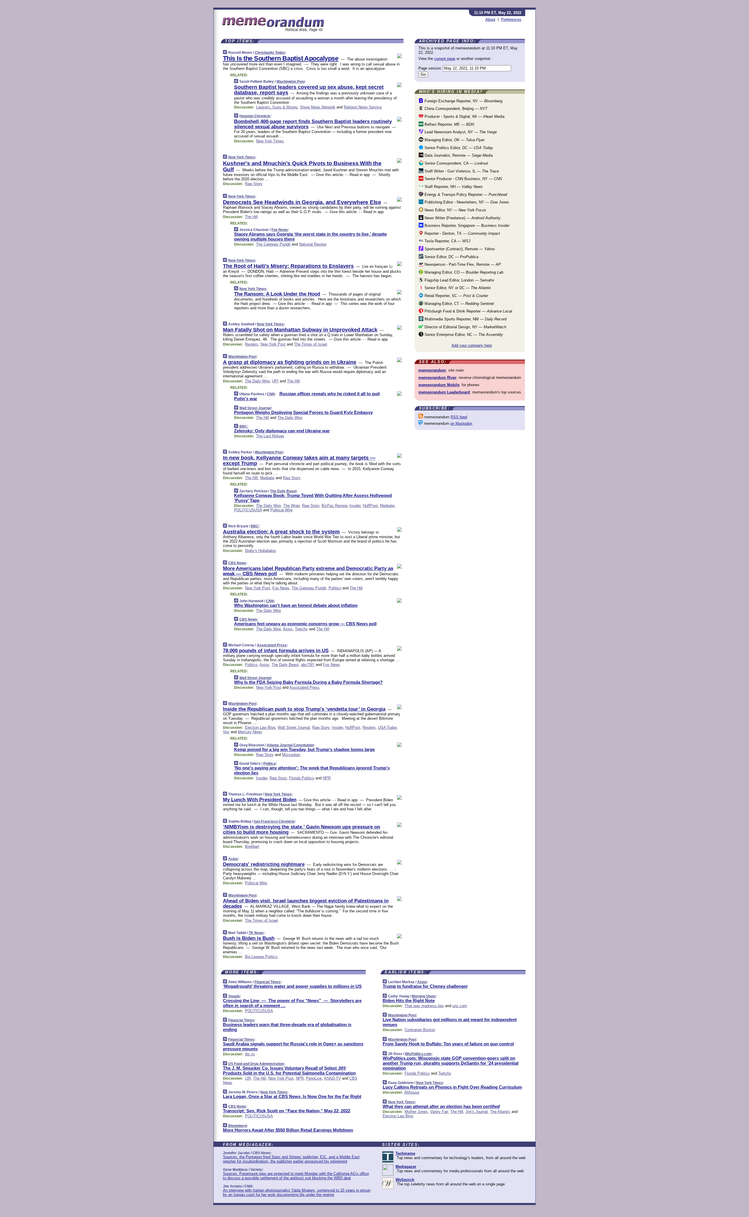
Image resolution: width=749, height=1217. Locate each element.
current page (444, 58)
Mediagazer (406, 1166)
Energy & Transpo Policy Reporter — (465, 194)
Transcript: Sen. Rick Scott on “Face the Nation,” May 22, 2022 (286, 1110)
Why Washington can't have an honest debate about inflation (296, 605)
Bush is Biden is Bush (248, 938)
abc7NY (308, 664)
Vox (226, 732)
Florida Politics (301, 778)
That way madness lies (424, 1006)
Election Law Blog (260, 727)
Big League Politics (261, 956)
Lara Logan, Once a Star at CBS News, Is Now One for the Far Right (292, 1096)
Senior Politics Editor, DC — (458, 148)
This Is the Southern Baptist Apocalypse (281, 58)
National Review (312, 244)
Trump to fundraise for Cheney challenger (425, 986)
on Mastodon (461, 423)
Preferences (511, 19)
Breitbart (252, 846)
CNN (271, 394)
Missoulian (291, 754)
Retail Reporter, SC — (455, 296)
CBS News (237, 563)
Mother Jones (416, 1111)
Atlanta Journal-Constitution (290, 745)
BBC (243, 426)
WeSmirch (405, 1180)
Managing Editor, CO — (463, 272)
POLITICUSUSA (248, 510)
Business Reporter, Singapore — (466, 225)
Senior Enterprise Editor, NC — (463, 334)
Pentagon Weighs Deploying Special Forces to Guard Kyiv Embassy (303, 412)
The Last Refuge (270, 436)
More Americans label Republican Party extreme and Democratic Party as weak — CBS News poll (308, 571)
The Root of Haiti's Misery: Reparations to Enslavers (288, 266)
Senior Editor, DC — (450, 257)
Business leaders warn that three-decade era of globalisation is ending (287, 1027)
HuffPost (370, 505)
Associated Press (272, 645)
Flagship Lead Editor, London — (458, 280)
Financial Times (268, 982)
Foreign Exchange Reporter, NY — (462, 101)
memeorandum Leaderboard (444, 392)
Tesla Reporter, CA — (446, 241)
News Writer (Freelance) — (462, 218)
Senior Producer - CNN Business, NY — (462, 179)
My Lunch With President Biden (259, 799)
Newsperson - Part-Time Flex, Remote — (462, 264)
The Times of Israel (310, 344)
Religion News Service (363, 107)
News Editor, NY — (454, 210)
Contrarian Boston (420, 1030)
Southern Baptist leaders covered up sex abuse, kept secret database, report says (309, 90)
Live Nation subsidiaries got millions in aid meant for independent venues (450, 1022)
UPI (275, 381)
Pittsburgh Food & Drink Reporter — (467, 311)
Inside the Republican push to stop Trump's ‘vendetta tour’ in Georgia (304, 709)
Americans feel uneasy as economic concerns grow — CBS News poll (305, 623)
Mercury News (250, 732)
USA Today (387, 727)
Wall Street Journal (255, 408)
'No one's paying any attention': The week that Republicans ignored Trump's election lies (312, 770)
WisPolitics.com (418, 1054)
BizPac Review (334, 505)
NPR (327, 778)
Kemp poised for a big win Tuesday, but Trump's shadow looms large (304, 749)
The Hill (251, 217)
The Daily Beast (283, 491)
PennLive (314, 1078)
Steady (234, 996)
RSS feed (459, 417)
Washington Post (290, 81)
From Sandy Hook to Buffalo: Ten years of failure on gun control (448, 1043)
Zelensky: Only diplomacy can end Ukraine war (282, 430)
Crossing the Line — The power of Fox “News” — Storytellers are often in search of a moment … (292, 1003)
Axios (288, 629)
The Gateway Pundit (273, 244)
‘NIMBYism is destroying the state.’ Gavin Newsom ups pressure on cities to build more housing (301, 829)
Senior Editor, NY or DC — (457, 288)
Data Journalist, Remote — (458, 155)
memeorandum (432, 370)
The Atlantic (500, 1111)
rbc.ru (250, 1054)
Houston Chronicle (254, 116)
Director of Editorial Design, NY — (464, 327)
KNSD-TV (332, 1078)
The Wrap (291, 505)
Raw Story (253, 184)
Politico (335, 588)
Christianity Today (270, 52)
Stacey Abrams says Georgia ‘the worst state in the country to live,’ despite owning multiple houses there (310, 236)
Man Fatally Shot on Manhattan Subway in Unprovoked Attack (300, 330)
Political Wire (281, 510)
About (490, 19)
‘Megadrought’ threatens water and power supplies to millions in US (292, 986)
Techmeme (405, 1153)
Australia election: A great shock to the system (281, 532)
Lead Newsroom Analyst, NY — (460, 132)
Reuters (251, 344)
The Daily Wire (257, 381)
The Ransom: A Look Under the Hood (277, 294)
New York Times (270, 141)
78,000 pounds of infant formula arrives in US (276, 650)
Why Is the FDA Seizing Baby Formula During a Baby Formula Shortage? (308, 682)
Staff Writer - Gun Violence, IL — (461, 171)
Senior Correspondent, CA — (455, 163)
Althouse (411, 1092)
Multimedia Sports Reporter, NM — (464, 319)
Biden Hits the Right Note (409, 1000)
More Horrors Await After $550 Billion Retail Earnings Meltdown (288, 1130)
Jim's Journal (476, 1111)
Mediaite (267, 478)
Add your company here (471, 345)
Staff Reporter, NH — (453, 186)
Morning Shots (424, 996)
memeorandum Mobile (438, 385)
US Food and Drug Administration (256, 1064)
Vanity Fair (439, 1111)
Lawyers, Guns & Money (277, 107)
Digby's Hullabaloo (260, 550)
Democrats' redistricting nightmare (264, 864)
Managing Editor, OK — (454, 140)
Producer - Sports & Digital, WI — (463, 116)
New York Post (273, 344)
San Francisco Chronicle (274, 821)
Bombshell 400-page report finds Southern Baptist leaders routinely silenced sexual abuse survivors (313, 124)
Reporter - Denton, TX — (461, 233)
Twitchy (301, 629)
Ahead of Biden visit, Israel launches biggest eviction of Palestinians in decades (306, 903)
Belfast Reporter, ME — (448, 124)
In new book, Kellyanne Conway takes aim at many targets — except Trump (299, 461)
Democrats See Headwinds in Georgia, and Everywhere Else (302, 202)
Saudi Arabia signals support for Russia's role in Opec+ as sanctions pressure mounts (293, 1046)
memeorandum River (437, 377)
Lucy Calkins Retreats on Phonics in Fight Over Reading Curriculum (452, 1087)
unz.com (459, 1006)
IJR (248, 1078)
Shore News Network (317, 107)
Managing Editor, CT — (458, 303)
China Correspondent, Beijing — (455, 108)
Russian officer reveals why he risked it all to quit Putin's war (307, 396)
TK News (256, 933)
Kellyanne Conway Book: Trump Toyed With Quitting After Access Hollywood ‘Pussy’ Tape (313, 498)
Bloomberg (237, 1126)
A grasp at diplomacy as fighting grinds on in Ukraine (289, 362)
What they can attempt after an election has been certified (441, 1106)
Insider (354, 505)
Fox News (280, 230)
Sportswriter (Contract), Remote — (459, 249)
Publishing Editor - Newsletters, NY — (466, 202)
